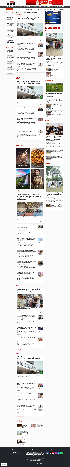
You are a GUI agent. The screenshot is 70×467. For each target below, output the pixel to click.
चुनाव (53, 6)
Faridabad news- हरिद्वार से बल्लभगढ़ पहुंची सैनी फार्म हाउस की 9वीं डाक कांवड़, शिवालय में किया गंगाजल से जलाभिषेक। (54, 206)
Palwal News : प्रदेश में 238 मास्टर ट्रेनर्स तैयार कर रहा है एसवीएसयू (54, 9)
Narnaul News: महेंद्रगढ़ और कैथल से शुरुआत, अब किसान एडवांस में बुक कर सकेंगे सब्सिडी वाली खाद (54, 95)
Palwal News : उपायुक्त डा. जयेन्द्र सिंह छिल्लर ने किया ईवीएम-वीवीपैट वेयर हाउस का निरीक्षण (57, 158)
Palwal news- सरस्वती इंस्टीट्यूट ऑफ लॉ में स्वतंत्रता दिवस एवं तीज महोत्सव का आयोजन (54, 194)
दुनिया (18, 6)
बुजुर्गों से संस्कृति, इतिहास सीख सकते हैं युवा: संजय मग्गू (10, 65)
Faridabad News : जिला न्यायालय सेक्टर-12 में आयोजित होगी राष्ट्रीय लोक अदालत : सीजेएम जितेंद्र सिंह (10, 41)
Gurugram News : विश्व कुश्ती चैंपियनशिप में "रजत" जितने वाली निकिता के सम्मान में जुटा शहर (26, 273)
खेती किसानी (44, 6)
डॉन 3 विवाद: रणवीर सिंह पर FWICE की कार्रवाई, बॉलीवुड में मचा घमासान (22, 441)
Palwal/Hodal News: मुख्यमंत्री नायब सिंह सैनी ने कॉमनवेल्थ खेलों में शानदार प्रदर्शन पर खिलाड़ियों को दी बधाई (26, 251)
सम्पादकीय (59, 6)
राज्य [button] (24, 6)
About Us (29, 463)
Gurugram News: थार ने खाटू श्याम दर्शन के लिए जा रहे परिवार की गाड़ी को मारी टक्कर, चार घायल (26, 328)
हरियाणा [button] (21, 6)
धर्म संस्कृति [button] (28, 6)
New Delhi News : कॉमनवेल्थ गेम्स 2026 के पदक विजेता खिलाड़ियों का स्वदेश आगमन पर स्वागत (26, 262)
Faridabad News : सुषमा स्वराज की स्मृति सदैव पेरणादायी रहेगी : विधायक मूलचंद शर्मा (29, 290)
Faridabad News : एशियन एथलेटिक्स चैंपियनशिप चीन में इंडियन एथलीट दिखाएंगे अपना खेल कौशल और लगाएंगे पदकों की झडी (26, 339)
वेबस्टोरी (63, 6)
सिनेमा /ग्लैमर (49, 6)
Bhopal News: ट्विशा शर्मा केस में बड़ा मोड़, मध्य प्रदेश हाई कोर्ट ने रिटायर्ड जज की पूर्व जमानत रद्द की (23, 434)
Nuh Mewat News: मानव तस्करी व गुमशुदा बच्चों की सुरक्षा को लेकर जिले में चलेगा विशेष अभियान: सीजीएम (26, 316)
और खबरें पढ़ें (20, 74)
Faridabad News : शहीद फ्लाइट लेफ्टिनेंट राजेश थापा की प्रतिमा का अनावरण (10, 32)
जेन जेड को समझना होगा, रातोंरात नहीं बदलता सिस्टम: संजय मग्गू (10, 52)
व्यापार (40, 6)
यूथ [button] (55, 6)
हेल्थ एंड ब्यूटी (35, 6)
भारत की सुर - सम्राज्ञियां (22, 165)
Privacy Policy (40, 463)
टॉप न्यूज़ (12, 6)
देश (15, 6)
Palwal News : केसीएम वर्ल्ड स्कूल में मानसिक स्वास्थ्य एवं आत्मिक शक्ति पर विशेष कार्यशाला (24, 9)
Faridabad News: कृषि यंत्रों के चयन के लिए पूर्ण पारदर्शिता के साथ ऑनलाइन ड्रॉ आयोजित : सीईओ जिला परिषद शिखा (54, 113)
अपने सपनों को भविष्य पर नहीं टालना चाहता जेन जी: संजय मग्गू (10, 59)
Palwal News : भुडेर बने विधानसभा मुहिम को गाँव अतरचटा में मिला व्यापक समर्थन (57, 151)
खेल (31, 6)
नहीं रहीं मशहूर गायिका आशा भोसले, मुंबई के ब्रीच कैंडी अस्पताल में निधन (37, 426)
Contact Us (34, 463)
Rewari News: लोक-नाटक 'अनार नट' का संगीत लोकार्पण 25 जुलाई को (22, 426)
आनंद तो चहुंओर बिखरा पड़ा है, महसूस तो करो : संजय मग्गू (10, 71)
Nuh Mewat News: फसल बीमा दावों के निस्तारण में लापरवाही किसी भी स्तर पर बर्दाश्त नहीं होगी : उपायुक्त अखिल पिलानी (54, 106)
